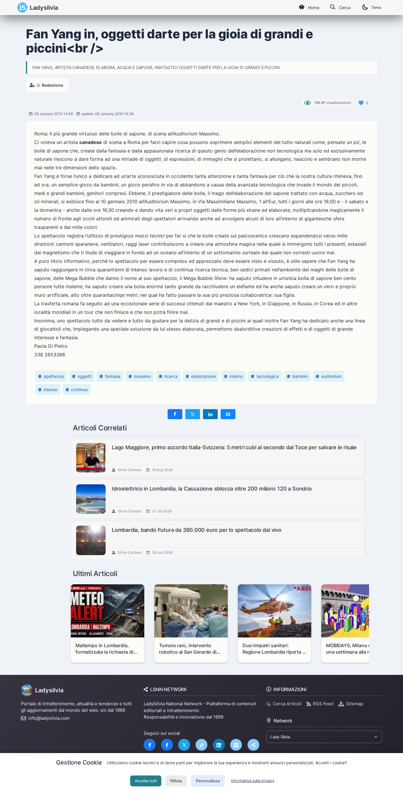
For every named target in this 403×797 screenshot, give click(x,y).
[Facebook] (149, 745)
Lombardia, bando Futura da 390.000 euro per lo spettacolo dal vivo (196, 530)
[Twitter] (184, 745)
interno (236, 376)
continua (79, 389)
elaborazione (203, 376)
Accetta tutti (146, 780)
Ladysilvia (44, 7)
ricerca (171, 376)
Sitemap (354, 703)
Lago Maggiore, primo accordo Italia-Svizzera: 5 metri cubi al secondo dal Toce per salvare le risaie (234, 447)
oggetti (84, 376)
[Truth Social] (253, 745)
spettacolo (54, 376)
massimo (142, 376)
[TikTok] (201, 745)
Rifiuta (176, 780)
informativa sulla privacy (252, 780)
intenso (51, 389)
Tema (376, 7)
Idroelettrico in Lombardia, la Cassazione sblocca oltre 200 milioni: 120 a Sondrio (212, 489)
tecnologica (267, 376)
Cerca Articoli (287, 703)
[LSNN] (236, 745)
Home (313, 7)
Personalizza (208, 780)
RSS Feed (323, 703)
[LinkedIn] (219, 745)
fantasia (112, 376)
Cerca (344, 7)
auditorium (331, 376)
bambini (300, 376)
